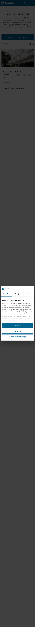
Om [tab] (29, 294)
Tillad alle (17, 326)
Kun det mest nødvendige (17, 337)
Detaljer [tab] (17, 294)
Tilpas (16, 331)
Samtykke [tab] (6, 294)
